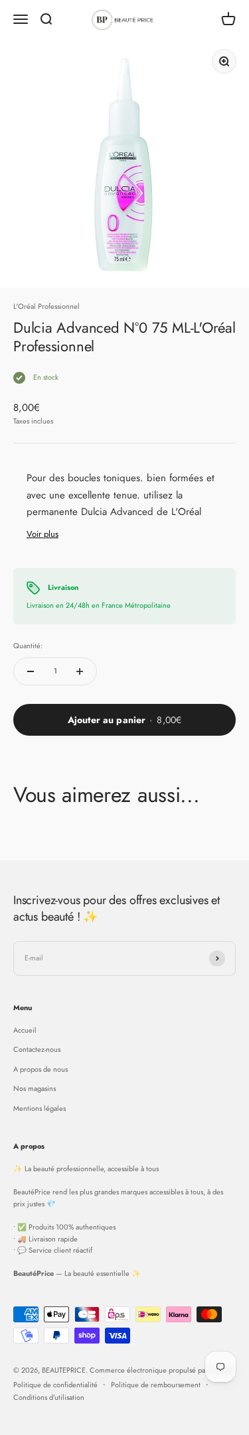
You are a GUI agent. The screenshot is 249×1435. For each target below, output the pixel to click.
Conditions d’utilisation (48, 1397)
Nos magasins (34, 1088)
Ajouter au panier (124, 719)
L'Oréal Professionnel (46, 306)
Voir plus (42, 534)
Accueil (25, 1030)
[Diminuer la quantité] (30, 671)
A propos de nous (40, 1069)
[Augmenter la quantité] (79, 671)
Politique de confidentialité (55, 1384)
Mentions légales (39, 1108)
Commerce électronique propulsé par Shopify (161, 1370)
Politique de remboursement (156, 1384)
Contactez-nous (36, 1049)
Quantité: (27, 645)
